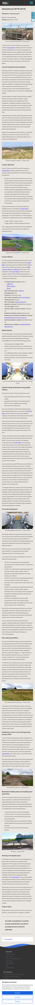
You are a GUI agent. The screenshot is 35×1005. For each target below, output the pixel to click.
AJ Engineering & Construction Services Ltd (15, 317)
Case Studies (9, 956)
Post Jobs (6, 979)
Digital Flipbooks (10, 963)
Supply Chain (9, 961)
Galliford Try (17, 269)
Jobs (7, 965)
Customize (17, 997)
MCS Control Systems (24, 297)
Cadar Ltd (21, 290)
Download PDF (8, 939)
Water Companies (10, 954)
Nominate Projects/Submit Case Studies (14, 974)
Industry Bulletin (10, 967)
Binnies (10, 269)
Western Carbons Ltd (20, 302)
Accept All (17, 993)
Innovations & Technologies (13, 958)
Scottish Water (11, 47)
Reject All (17, 1001)
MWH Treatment (11, 286)
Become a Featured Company (11, 976)
